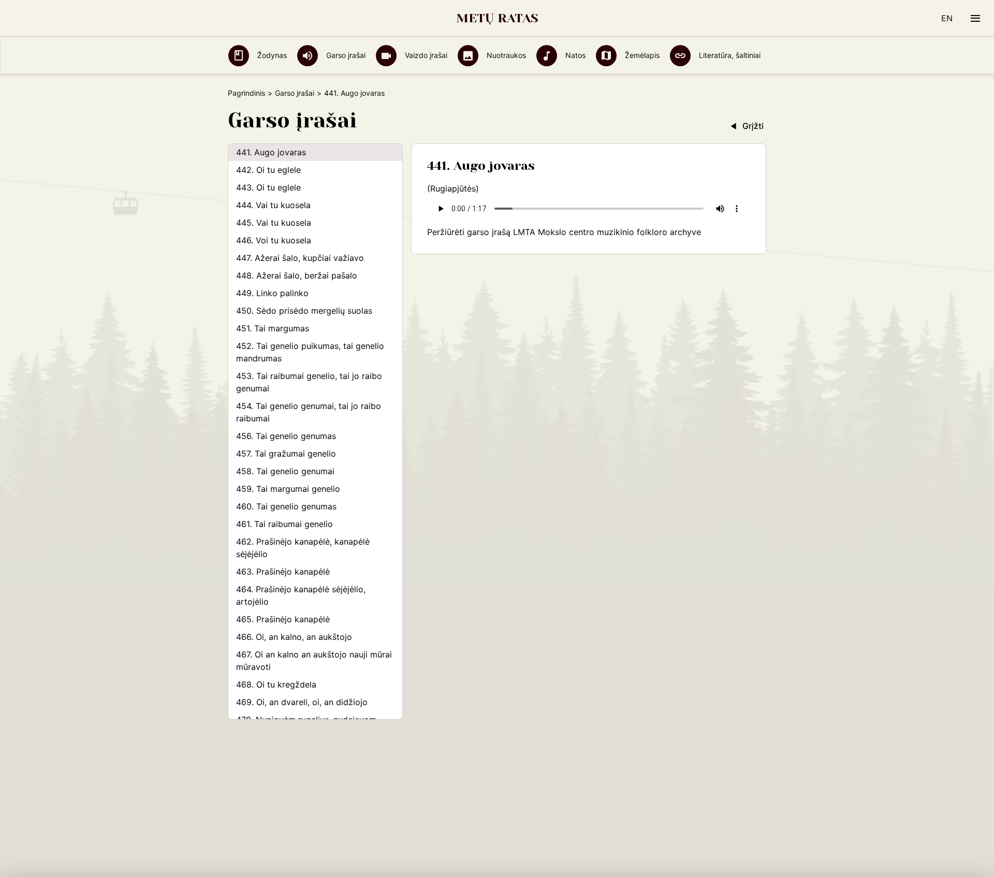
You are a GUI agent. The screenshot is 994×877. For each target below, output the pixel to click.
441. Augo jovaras (271, 152)
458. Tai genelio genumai (285, 471)
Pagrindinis (246, 93)
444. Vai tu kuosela (273, 205)
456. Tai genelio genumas (286, 436)
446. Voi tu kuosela (273, 240)
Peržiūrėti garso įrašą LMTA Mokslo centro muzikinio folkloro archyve (564, 232)
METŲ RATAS (497, 18)
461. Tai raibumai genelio (284, 524)
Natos (574, 55)
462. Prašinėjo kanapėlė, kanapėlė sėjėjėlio (303, 547)
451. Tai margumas (272, 328)
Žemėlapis (641, 55)
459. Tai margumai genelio (288, 489)
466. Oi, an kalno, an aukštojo (294, 637)
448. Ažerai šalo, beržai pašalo (296, 275)
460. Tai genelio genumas (286, 506)
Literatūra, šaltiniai (729, 55)
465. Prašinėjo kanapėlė (283, 619)
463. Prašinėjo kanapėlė (283, 571)
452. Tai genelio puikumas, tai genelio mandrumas (310, 352)
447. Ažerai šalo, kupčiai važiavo (300, 258)
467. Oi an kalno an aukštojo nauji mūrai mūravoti (314, 660)
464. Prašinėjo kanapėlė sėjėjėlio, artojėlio (301, 595)
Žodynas (271, 55)
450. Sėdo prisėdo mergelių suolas (304, 310)
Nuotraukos (505, 55)
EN (947, 18)
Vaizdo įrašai (425, 55)
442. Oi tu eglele (268, 170)
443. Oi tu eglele (268, 187)
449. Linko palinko (272, 293)
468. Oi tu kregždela (276, 684)
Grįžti (753, 126)
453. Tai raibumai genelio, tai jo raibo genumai (309, 382)
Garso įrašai (345, 55)
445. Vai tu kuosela (273, 222)
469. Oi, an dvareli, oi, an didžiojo (302, 702)
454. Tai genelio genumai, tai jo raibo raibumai (308, 412)
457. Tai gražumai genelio (286, 453)
